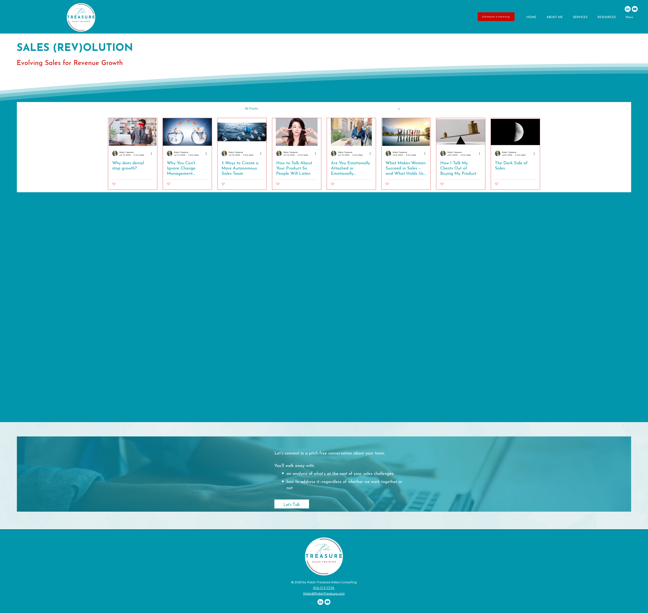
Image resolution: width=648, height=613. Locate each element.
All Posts (251, 108)
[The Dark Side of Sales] (515, 132)
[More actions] (153, 153)
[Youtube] (635, 9)
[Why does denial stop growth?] (132, 132)
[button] (557, 17)
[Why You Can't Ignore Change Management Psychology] (187, 132)
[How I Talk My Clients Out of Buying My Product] (460, 132)
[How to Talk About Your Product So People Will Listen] (296, 132)
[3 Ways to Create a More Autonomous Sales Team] (242, 132)
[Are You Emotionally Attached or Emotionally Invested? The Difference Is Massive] (351, 132)
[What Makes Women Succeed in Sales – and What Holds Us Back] (406, 132)
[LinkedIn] (628, 9)
